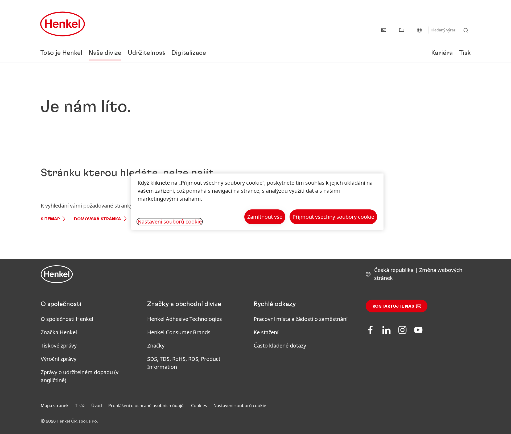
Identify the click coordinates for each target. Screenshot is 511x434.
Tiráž (80, 405)
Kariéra (442, 53)
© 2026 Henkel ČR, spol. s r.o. (69, 421)
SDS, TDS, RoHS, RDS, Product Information (183, 362)
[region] (257, 201)
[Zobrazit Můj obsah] (401, 30)
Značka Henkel (59, 332)
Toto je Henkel (61, 53)
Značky (155, 345)
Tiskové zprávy (59, 345)
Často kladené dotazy (280, 345)
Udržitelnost (146, 53)
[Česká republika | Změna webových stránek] (419, 30)
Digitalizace (188, 53)
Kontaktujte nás (393, 306)
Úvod (96, 405)
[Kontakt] (383, 30)
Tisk (465, 53)
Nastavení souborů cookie (239, 405)
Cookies (199, 405)
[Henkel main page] (62, 24)
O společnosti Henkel (67, 319)
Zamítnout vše (264, 216)
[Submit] (465, 30)
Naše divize (105, 53)
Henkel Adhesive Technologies (184, 319)
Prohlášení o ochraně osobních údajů (146, 405)
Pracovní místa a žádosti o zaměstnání (301, 319)
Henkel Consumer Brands (179, 332)
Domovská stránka (97, 219)
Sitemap (50, 219)
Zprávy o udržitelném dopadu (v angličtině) (79, 376)
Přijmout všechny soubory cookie (333, 216)
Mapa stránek (55, 405)
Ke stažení (266, 332)
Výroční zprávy (58, 358)
